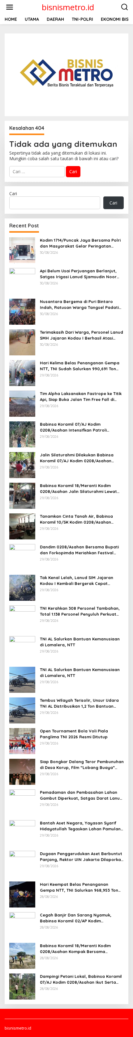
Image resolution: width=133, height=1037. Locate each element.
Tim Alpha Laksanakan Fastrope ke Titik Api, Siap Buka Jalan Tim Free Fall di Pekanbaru (81, 396)
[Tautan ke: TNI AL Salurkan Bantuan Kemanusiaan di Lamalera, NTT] (22, 649)
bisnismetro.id (68, 7)
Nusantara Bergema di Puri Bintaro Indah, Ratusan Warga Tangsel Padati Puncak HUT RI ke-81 (79, 304)
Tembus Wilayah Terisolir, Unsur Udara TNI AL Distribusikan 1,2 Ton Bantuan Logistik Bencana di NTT (79, 703)
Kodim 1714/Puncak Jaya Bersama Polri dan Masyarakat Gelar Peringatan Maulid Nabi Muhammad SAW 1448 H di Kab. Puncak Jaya (80, 243)
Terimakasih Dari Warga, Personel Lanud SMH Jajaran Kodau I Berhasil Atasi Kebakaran (81, 335)
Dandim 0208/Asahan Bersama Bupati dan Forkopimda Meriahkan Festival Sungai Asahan (79, 549)
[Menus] (10, 7)
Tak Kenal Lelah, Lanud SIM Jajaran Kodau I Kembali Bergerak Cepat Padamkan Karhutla (76, 580)
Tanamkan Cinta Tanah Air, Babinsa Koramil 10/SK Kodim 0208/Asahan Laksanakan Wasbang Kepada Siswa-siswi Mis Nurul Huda (78, 519)
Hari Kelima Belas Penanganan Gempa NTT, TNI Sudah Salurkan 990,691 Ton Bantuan (79, 365)
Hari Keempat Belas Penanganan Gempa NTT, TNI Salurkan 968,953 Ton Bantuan (79, 887)
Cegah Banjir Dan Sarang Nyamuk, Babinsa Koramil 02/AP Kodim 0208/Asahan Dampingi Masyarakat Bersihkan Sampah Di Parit (77, 917)
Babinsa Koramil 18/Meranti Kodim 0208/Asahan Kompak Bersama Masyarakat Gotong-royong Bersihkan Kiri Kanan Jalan (80, 948)
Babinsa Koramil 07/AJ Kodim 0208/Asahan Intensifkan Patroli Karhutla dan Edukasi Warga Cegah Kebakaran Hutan (77, 427)
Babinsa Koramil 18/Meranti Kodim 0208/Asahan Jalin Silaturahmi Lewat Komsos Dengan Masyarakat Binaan (78, 488)
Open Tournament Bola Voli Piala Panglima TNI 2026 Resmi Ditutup (74, 733)
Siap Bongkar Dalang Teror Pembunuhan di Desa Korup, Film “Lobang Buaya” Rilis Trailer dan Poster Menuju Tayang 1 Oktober (82, 764)
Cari (13, 193)
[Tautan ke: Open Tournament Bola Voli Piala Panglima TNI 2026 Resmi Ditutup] (22, 741)
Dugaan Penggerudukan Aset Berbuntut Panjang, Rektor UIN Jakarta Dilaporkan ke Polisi (81, 856)
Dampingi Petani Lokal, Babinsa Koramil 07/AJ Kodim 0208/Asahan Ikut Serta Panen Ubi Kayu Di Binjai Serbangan (81, 979)
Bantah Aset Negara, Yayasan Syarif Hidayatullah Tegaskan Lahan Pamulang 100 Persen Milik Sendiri (81, 825)
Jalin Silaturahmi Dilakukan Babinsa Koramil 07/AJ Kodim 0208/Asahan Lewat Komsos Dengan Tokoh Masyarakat (77, 457)
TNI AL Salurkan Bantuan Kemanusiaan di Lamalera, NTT (80, 641)
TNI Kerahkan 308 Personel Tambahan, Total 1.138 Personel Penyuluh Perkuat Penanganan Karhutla (80, 611)
